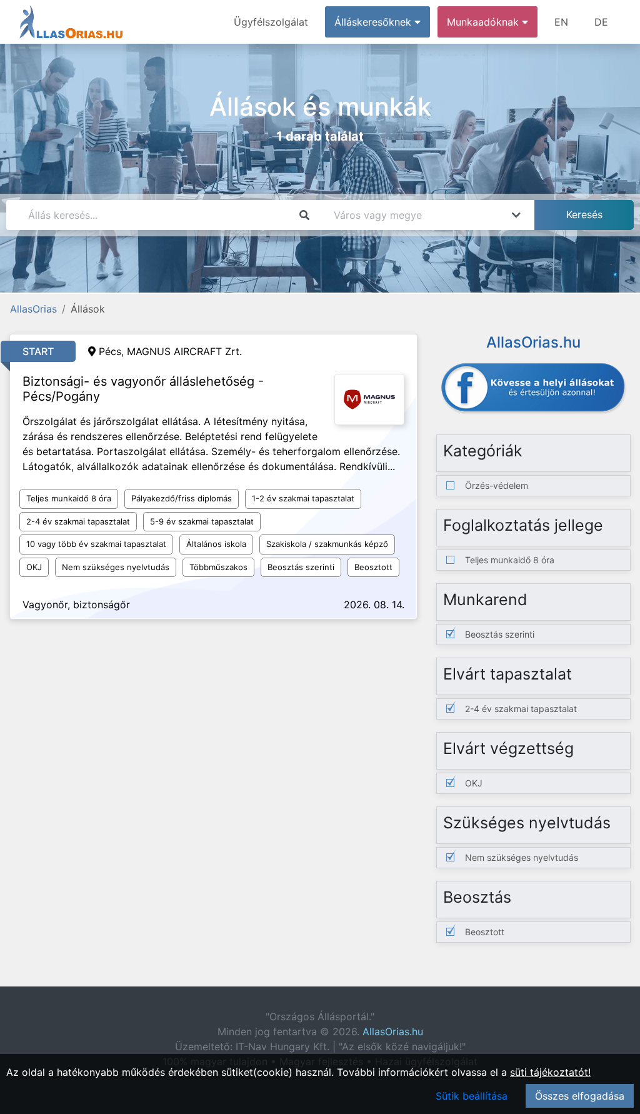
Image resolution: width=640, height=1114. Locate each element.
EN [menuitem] (561, 22)
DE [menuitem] (601, 22)
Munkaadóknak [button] (484, 22)
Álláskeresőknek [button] (374, 22)
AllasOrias (33, 309)
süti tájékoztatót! (550, 1072)
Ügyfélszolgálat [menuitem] (271, 22)
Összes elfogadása (579, 1096)
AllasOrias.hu (392, 1031)
